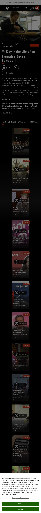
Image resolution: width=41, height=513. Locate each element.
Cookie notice (16, 486)
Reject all (20, 503)
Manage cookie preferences (20, 498)
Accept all (20, 509)
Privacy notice (27, 486)
